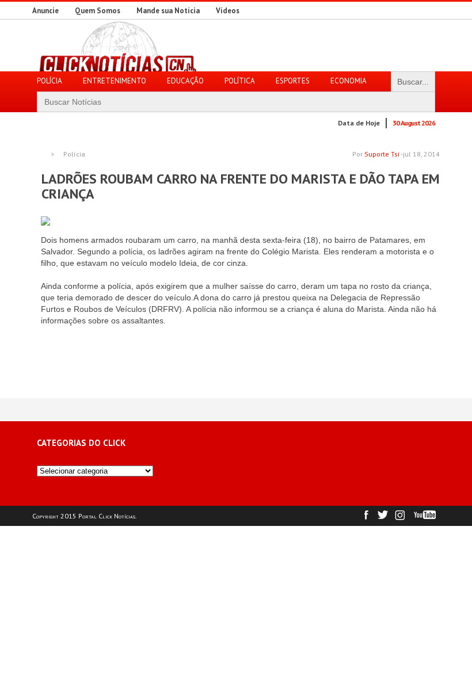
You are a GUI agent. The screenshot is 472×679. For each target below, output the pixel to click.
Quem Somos (97, 11)
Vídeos (227, 11)
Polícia (74, 154)
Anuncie (45, 11)
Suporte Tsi (381, 154)
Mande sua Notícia (168, 11)
